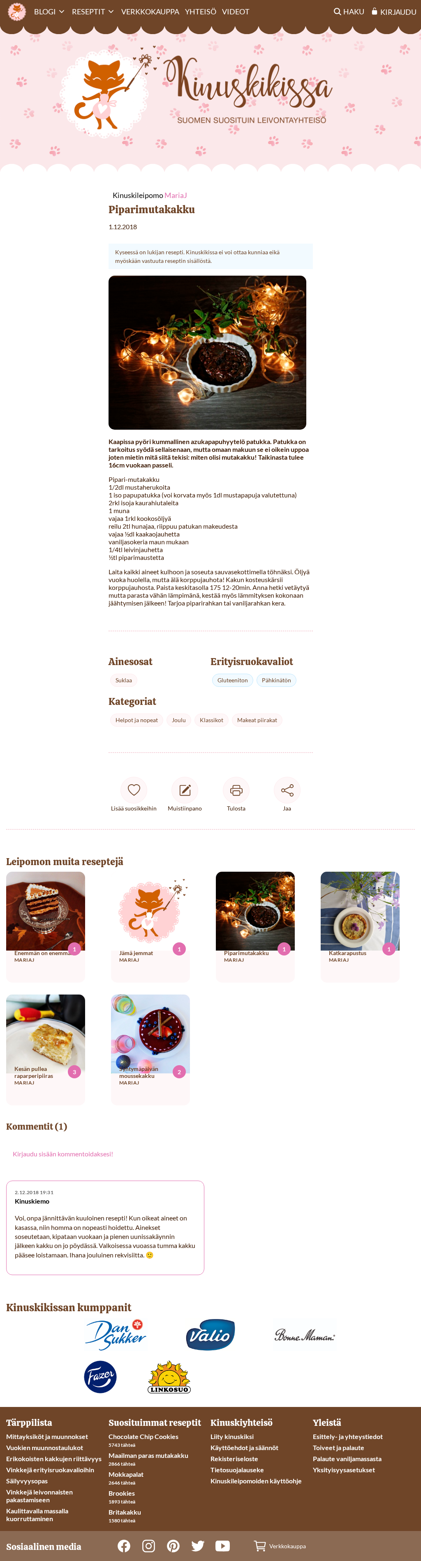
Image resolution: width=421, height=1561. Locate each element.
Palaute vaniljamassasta (347, 1458)
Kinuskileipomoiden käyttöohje (256, 1481)
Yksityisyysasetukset (344, 1470)
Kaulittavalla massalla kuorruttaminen (37, 1514)
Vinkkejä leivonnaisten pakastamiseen (39, 1495)
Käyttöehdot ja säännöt (244, 1447)
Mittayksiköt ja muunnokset (47, 1436)
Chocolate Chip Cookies (143, 1436)
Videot (236, 11)
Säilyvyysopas (27, 1481)
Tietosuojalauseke (237, 1470)
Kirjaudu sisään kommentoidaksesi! (63, 1154)
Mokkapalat (126, 1474)
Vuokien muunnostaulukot (44, 1447)
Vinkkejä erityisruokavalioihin (50, 1470)
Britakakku (125, 1512)
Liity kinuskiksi (232, 1436)
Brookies (122, 1493)
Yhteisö (200, 11)
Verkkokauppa (150, 11)
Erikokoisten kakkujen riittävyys (54, 1458)
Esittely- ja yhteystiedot (348, 1436)
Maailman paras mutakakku (148, 1455)
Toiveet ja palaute (338, 1447)
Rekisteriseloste (234, 1458)
